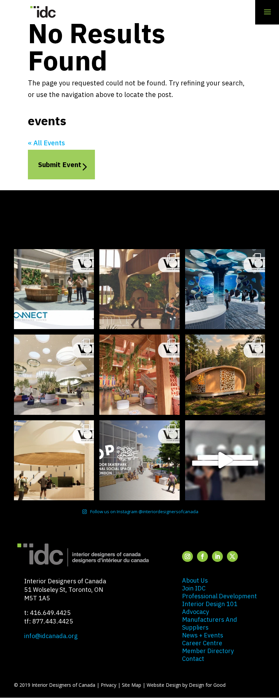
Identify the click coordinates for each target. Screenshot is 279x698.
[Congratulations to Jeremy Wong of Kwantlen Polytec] (54, 460)
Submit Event (59, 164)
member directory (208, 651)
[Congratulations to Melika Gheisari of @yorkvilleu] (225, 375)
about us (195, 580)
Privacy (108, 685)
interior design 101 (209, 604)
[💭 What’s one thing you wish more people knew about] (225, 460)
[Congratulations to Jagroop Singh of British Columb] (139, 289)
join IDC (194, 588)
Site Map (131, 685)
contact (193, 659)
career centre (202, 643)
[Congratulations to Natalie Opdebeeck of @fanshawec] (139, 460)
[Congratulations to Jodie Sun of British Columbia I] (54, 375)
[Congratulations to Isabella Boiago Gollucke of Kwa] (139, 375)
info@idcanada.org (51, 636)
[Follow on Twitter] (232, 556)
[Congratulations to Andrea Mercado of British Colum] (225, 289)
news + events (202, 635)
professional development (219, 596)
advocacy (195, 612)
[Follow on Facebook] (202, 556)
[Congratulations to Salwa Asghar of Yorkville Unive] (54, 289)
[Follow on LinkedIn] (217, 556)
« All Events (46, 142)
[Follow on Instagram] (187, 556)
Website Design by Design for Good (186, 685)
